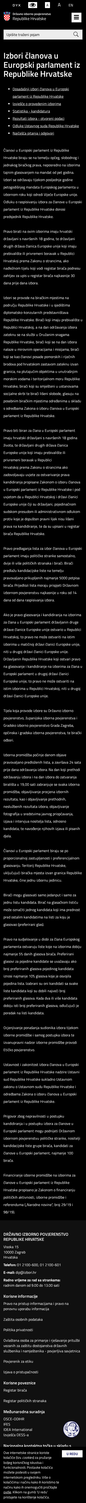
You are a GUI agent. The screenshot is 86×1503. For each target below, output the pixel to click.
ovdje (7, 1492)
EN (71, 5)
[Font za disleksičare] (16, 5)
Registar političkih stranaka (24, 1400)
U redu (72, 1453)
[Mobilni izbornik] (76, 17)
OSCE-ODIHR (13, 1419)
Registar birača (15, 1390)
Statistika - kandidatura (31, 111)
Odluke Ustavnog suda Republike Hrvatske (46, 126)
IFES (6, 1424)
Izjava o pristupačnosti (20, 1372)
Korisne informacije (20, 1296)
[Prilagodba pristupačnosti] (32, 5)
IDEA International (17, 1429)
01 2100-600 (27, 1265)
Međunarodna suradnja (24, 1412)
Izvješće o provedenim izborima (37, 103)
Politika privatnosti (18, 1329)
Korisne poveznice (19, 1383)
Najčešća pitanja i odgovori (33, 133)
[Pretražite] (76, 34)
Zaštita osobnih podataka (23, 1319)
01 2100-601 (50, 1265)
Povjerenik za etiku (18, 1361)
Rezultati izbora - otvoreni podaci (38, 118)
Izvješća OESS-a (16, 1435)
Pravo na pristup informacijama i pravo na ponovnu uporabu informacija (36, 1306)
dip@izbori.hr (26, 1272)
